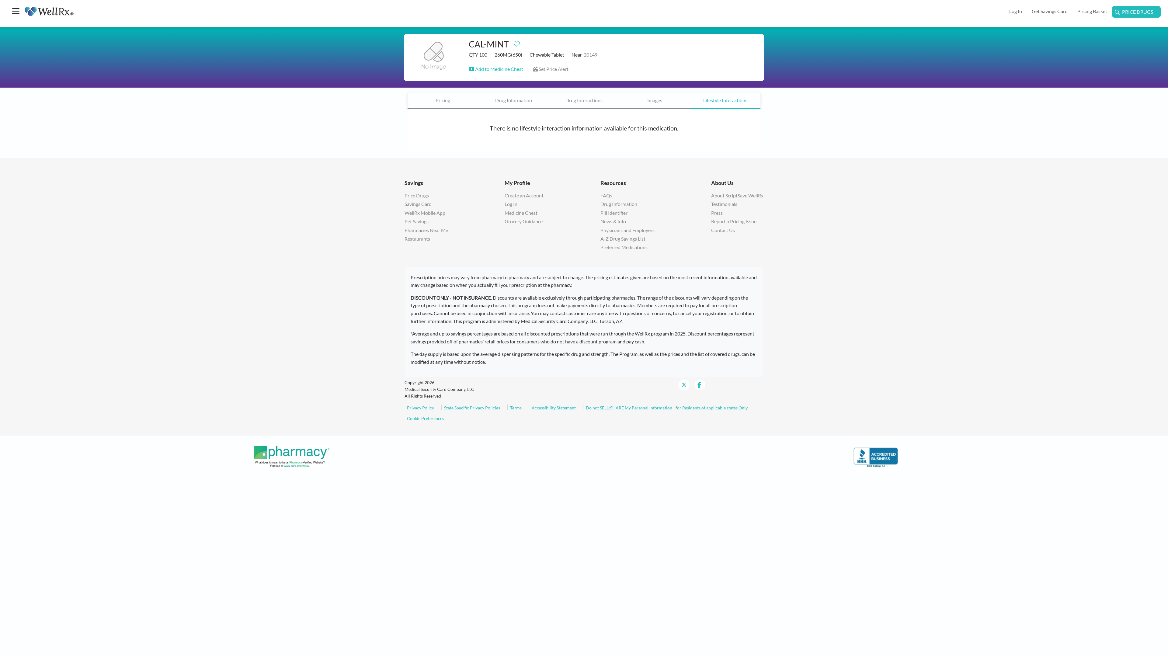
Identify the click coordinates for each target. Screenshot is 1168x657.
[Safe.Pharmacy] (292, 456)
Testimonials (724, 204)
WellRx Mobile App (425, 213)
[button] (496, 68)
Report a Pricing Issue (733, 221)
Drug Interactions (584, 100)
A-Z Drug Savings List (622, 239)
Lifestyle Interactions (725, 100)
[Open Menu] (15, 11)
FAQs (606, 195)
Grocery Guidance (524, 221)
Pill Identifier (613, 213)
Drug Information (513, 100)
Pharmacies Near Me (426, 230)
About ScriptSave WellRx (737, 195)
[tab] (443, 100)
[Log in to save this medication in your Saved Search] (517, 43)
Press (717, 213)
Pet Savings (417, 221)
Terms (516, 407)
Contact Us (723, 230)
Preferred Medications (624, 247)
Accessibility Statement (554, 407)
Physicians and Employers (627, 230)
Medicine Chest (521, 213)
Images (654, 100)
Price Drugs (1137, 12)
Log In (511, 204)
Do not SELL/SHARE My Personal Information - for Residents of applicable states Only (667, 407)
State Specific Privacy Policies (472, 407)
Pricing (443, 100)
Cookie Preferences (425, 418)
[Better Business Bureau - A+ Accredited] (876, 456)
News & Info (613, 221)
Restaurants (417, 239)
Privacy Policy (420, 407)
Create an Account (524, 195)
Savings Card (418, 204)
